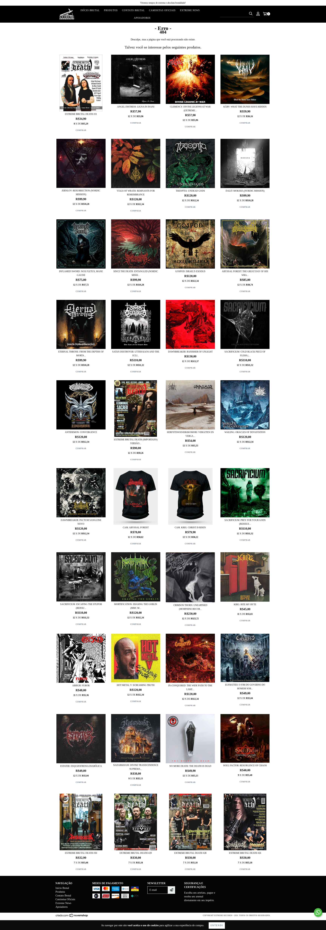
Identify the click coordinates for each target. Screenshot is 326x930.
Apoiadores (142, 18)
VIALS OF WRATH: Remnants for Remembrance (136, 193)
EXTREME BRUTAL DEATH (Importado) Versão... (136, 441)
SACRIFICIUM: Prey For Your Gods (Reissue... (245, 522)
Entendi (217, 925)
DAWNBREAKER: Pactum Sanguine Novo (81, 522)
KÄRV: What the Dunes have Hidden (245, 106)
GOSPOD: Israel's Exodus (190, 271)
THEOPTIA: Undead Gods (190, 191)
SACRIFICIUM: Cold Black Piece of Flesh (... (245, 353)
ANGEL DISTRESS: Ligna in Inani (135, 106)
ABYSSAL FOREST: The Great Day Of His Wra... (245, 273)
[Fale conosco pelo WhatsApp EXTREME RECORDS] (318, 912)
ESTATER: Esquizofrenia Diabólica (81, 766)
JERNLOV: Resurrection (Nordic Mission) (81, 192)
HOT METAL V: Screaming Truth (136, 685)
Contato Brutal (133, 10)
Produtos (111, 10)
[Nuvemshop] (71, 917)
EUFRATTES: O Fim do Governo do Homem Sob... (245, 686)
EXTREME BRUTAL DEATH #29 (136, 853)
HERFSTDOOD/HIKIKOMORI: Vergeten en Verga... (190, 434)
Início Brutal (90, 10)
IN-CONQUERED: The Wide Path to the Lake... (190, 687)
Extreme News (190, 10)
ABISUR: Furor (81, 685)
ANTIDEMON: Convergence (81, 432)
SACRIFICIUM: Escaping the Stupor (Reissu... (81, 606)
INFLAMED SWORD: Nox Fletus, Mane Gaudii (81, 273)
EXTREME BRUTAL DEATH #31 (81, 114)
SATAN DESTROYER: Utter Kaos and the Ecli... (135, 353)
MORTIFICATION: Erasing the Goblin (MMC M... (135, 606)
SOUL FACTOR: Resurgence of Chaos (245, 765)
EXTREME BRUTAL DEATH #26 (245, 853)
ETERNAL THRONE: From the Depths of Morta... (81, 353)
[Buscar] (251, 13)
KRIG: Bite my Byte (245, 604)
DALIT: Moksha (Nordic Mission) (245, 191)
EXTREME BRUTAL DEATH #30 (81, 853)
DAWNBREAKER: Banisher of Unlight (190, 351)
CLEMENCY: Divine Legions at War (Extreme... (190, 108)
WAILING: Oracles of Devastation (245, 432)
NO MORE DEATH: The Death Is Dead (190, 766)
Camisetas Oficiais (162, 10)
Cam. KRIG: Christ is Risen (190, 527)
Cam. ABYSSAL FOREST (136, 527)
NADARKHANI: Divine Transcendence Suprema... (135, 767)
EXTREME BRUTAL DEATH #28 (190, 853)
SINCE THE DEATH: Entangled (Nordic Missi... (135, 273)
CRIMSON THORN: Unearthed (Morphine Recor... (190, 607)
